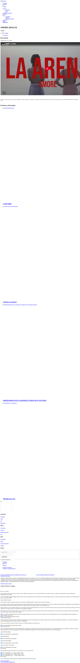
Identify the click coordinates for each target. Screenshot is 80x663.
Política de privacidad (4, 660)
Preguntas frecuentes (4, 532)
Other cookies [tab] (3, 648)
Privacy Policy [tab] (3, 656)
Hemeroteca (2, 523)
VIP (1, 534)
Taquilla (2, 545)
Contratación (3, 539)
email (3, 552)
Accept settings (3, 661)
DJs (1, 521)
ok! (1, 583)
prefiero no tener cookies (7, 583)
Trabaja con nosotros (4, 543)
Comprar (2, 30)
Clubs (1, 518)
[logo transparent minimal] (3, 1)
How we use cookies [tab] (4, 591)
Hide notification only (10, 661)
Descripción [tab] (5, 35)
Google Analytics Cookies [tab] (5, 617)
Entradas (6, 33)
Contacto (2, 530)
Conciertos (2, 516)
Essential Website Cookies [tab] (5, 600)
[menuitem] (41, 10)
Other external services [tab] (5, 626)
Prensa (1, 541)
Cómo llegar (2, 528)
